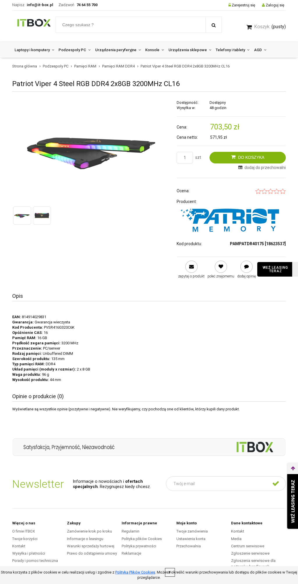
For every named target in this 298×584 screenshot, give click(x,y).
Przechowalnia (188, 546)
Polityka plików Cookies (142, 539)
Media (236, 539)
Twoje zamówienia (192, 531)
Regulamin (130, 531)
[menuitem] (34, 50)
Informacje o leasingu (85, 539)
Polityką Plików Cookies (135, 572)
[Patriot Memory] (231, 220)
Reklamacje (131, 553)
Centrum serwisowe (247, 546)
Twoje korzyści (25, 539)
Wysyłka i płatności (28, 553)
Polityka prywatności (139, 546)
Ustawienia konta (190, 539)
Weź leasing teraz (275, 269)
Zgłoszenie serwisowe (250, 553)
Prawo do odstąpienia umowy (92, 553)
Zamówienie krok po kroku (89, 531)
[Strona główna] (34, 26)
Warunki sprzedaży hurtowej (90, 546)
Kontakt (18, 546)
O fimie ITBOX (23, 531)
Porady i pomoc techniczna (35, 560)
